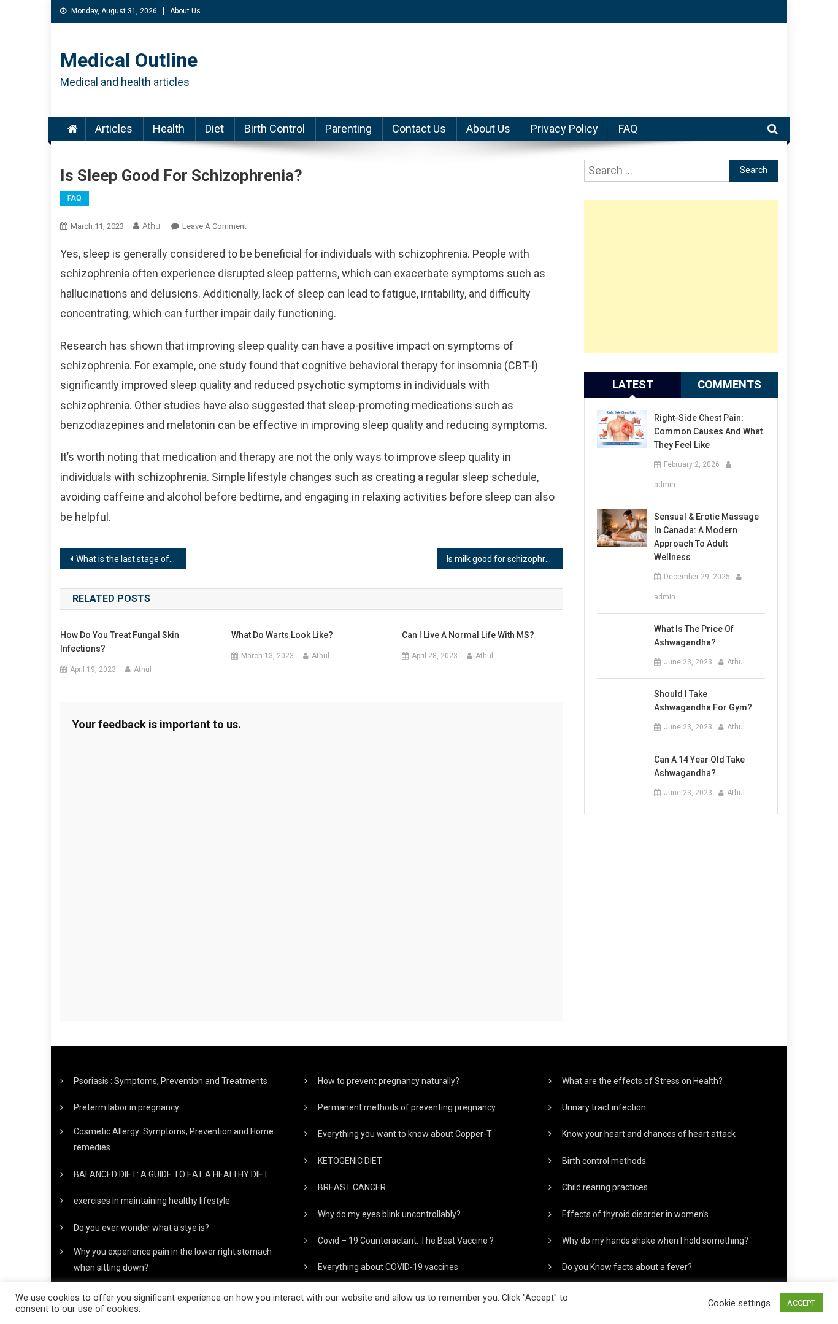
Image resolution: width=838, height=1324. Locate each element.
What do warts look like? (282, 635)
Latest (632, 384)
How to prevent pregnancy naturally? (388, 1081)
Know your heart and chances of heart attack (649, 1134)
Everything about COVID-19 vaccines (388, 1267)
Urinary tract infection (604, 1107)
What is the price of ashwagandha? (694, 635)
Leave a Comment (214, 226)
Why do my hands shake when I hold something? (655, 1240)
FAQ (627, 128)
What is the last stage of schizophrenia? (131, 559)
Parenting (348, 128)
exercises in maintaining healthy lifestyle (152, 1201)
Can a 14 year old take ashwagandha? (699, 766)
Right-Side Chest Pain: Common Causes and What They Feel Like (708, 431)
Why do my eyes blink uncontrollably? (389, 1214)
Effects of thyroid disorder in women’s (635, 1214)
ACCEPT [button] (801, 1302)
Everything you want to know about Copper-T (405, 1134)
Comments (729, 384)
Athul (152, 226)
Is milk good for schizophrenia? (505, 559)
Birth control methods (604, 1161)
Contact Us (419, 128)
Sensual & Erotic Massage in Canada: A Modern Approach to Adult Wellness (706, 537)
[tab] (632, 385)
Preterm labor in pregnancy (126, 1107)
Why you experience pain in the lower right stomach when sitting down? (173, 1259)
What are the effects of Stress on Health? (642, 1081)
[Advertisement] (681, 276)
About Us (185, 11)
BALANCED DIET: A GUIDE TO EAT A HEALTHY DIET (171, 1174)
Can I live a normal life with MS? (468, 635)
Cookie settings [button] (739, 1303)
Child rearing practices (605, 1187)
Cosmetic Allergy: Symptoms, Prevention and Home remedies (174, 1139)
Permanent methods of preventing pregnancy (407, 1107)
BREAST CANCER (352, 1187)
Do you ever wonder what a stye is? (141, 1228)
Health (169, 128)
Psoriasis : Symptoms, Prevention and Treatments (170, 1081)
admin (664, 484)
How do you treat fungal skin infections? (119, 641)
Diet (214, 128)
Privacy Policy (564, 128)
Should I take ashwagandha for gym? (703, 700)
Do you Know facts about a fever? (627, 1267)
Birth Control (274, 128)
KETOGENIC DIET (350, 1161)
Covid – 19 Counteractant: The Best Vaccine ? (406, 1240)
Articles (114, 128)
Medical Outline (129, 60)
